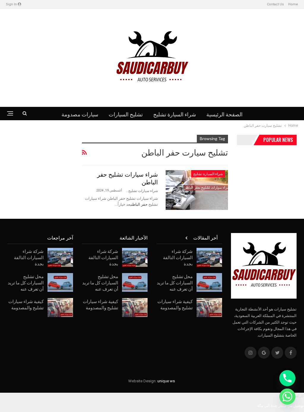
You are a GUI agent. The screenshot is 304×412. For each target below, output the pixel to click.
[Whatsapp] (287, 397)
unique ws (166, 381)
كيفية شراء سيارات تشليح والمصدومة (175, 304)
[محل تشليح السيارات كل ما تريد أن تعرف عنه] (209, 282)
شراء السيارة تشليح (174, 114)
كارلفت (298, 396)
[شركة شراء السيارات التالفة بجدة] (209, 257)
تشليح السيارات (126, 114)
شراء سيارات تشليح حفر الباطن (127, 177)
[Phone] (287, 378)
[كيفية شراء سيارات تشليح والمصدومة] (209, 307)
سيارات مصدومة (79, 114)
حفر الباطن (139, 204)
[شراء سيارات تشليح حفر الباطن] (197, 190)
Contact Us (275, 4)
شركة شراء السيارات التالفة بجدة (178, 257)
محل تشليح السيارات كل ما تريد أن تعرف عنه (175, 282)
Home (293, 4)
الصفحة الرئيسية (224, 114)
